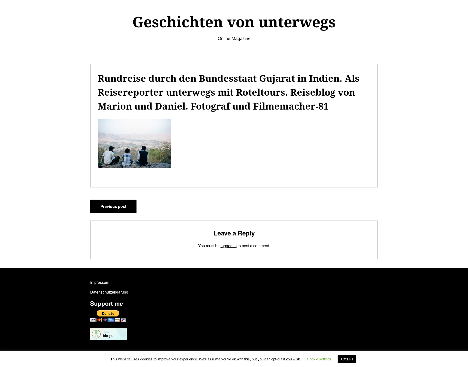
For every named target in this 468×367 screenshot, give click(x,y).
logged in (229, 245)
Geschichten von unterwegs (234, 21)
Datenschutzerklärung (109, 292)
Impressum (99, 282)
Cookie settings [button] (319, 358)
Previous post (113, 206)
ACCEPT (347, 359)
